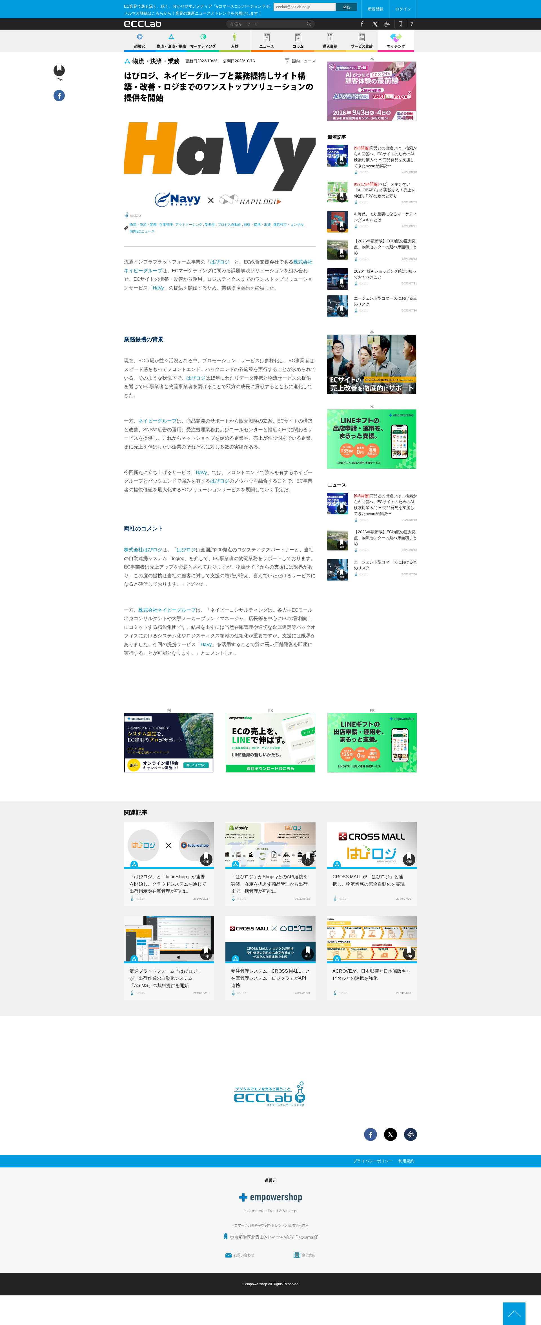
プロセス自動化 (229, 225)
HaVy (158, 288)
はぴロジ (219, 262)
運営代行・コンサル (288, 225)
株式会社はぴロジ (143, 549)
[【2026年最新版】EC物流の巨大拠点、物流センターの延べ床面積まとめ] (337, 249)
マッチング (396, 46)
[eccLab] (270, 1110)
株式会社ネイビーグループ (167, 610)
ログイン (403, 9)
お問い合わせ (244, 1255)
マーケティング (203, 46)
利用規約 (406, 1161)
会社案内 (309, 1255)
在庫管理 (166, 225)
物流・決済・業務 (171, 46)
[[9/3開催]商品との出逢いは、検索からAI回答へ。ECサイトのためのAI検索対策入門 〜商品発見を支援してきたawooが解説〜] (337, 156)
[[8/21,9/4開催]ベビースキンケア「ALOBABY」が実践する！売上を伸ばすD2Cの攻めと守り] (337, 192)
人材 (234, 46)
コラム (298, 46)
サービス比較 (362, 46)
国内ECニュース (142, 231)
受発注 (210, 225)
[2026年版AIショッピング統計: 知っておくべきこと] (337, 279)
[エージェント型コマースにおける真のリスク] (337, 306)
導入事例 (330, 46)
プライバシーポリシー (373, 1161)
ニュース (266, 46)
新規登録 (375, 9)
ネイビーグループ (157, 421)
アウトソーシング (188, 225)
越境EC (140, 46)
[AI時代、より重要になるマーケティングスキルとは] (337, 222)
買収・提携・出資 (257, 225)
